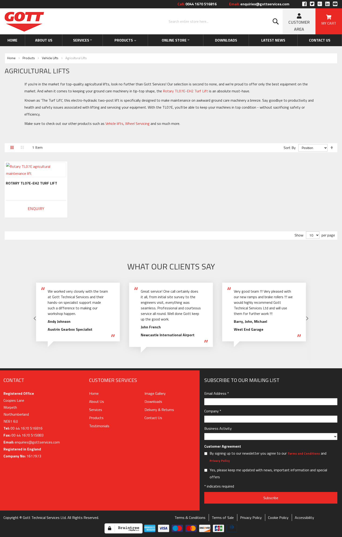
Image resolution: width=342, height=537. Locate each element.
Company (212, 411)
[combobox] (224, 21)
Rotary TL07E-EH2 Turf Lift (31, 183)
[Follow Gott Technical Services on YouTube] (334, 4)
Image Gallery (155, 393)
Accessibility (304, 517)
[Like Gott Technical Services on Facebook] (304, 4)
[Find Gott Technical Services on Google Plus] (319, 4)
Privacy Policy (220, 460)
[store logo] (24, 21)
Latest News (276, 40)
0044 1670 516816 (197, 4)
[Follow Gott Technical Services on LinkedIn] (327, 4)
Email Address (216, 393)
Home (12, 40)
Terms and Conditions (304, 453)
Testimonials (99, 426)
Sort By (290, 147)
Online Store (176, 40)
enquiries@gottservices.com (259, 4)
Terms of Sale (223, 517)
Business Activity (218, 428)
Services (79, 40)
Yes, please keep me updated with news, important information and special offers (268, 473)
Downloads (230, 40)
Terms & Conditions (189, 517)
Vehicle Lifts (50, 57)
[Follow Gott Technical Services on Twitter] (312, 4)
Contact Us (153, 418)
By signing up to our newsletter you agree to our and (268, 456)
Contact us (320, 40)
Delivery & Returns (159, 409)
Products (124, 40)
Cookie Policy (278, 517)
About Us (42, 40)
